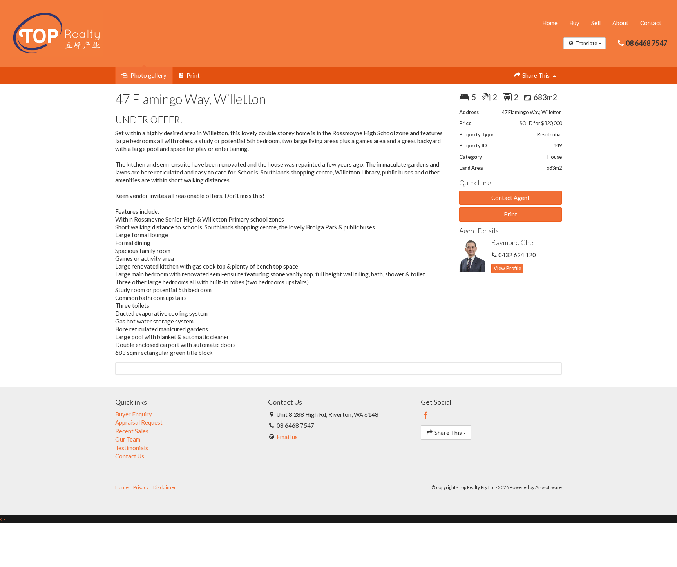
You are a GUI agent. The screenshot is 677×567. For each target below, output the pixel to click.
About (620, 22)
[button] (510, 214)
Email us (287, 436)
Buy (574, 22)
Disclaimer (164, 487)
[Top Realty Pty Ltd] (56, 32)
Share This (536, 75)
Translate (586, 43)
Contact (650, 22)
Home (550, 22)
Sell (596, 22)
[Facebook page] (426, 415)
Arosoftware (548, 487)
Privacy (140, 487)
